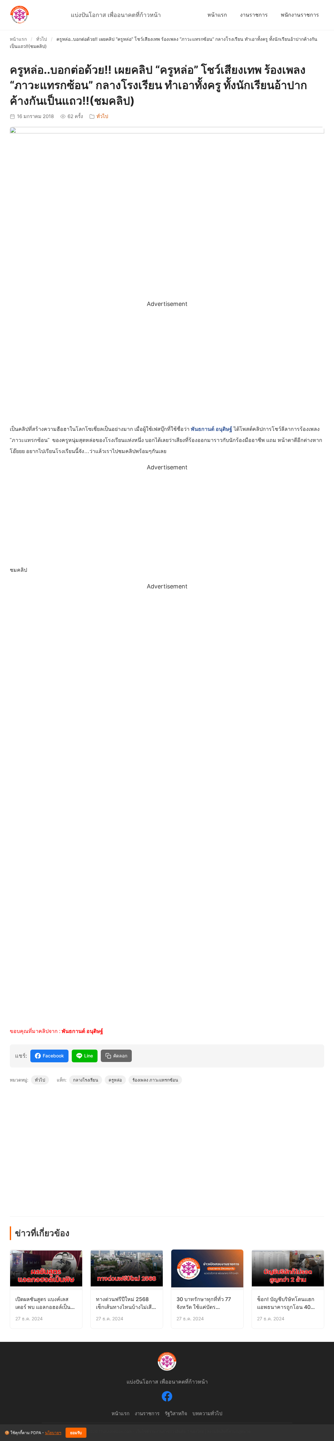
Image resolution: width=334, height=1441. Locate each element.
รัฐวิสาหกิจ (176, 1413)
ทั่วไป (41, 39)
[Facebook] (167, 1397)
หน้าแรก (217, 14)
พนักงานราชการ (300, 14)
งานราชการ (254, 14)
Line (88, 1055)
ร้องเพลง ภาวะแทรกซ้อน (155, 1080)
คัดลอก (120, 1055)
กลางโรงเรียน (85, 1080)
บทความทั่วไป (207, 1413)
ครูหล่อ (115, 1080)
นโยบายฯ (53, 1432)
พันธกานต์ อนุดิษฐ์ (212, 429)
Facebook (53, 1055)
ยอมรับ (76, 1433)
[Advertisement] (167, 355)
